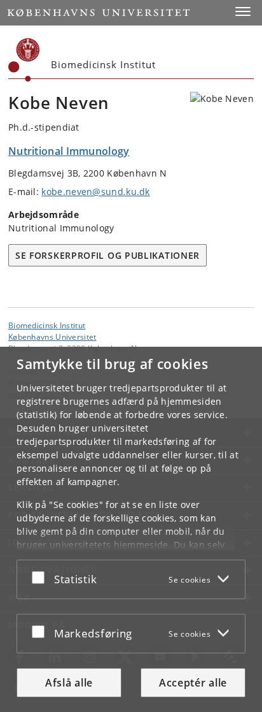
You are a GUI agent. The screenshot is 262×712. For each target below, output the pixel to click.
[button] (243, 11)
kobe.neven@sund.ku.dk (95, 191)
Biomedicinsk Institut (46, 325)
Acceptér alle (193, 683)
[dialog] (131, 529)
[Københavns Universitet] (24, 60)
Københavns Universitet (52, 336)
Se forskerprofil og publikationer (107, 255)
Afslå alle (69, 683)
